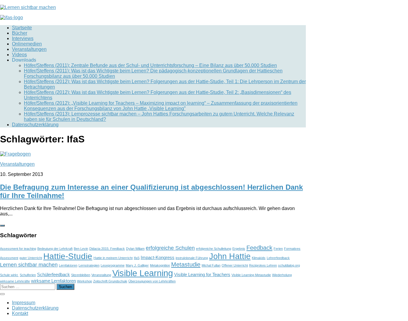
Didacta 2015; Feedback (107, 248)
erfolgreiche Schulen (170, 248)
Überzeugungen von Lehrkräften (152, 281)
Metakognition (160, 265)
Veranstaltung (101, 275)
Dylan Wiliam (135, 248)
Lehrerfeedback (278, 258)
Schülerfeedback (53, 274)
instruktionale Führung (192, 258)
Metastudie (185, 264)
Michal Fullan (211, 265)
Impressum (23, 302)
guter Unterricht (30, 258)
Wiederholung (282, 275)
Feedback (259, 247)
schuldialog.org (289, 265)
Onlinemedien (27, 43)
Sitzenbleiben (80, 275)
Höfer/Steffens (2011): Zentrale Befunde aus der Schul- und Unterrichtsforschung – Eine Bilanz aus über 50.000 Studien (150, 65)
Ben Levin (81, 248)
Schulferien (28, 275)
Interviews (22, 38)
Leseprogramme (113, 265)
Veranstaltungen (29, 49)
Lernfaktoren (68, 265)
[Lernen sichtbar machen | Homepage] (28, 7)
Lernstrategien (89, 265)
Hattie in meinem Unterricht (113, 258)
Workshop (84, 281)
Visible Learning (142, 273)
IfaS (136, 258)
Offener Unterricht (235, 265)
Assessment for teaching (18, 248)
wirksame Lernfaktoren (53, 280)
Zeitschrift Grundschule (110, 281)
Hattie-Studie (67, 256)
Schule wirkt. (9, 275)
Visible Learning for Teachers (202, 274)
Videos (19, 54)
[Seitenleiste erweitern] (2, 225)
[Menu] (2, 294)
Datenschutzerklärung (35, 124)
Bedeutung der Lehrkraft (55, 248)
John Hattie (230, 256)
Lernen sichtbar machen (29, 265)
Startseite (22, 27)
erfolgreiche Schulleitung (213, 248)
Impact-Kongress (157, 257)
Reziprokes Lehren (263, 265)
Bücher (19, 33)
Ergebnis (238, 248)
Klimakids (259, 258)
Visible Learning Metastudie (251, 275)
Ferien (278, 248)
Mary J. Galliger (137, 265)
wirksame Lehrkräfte (15, 281)
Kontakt (20, 313)
